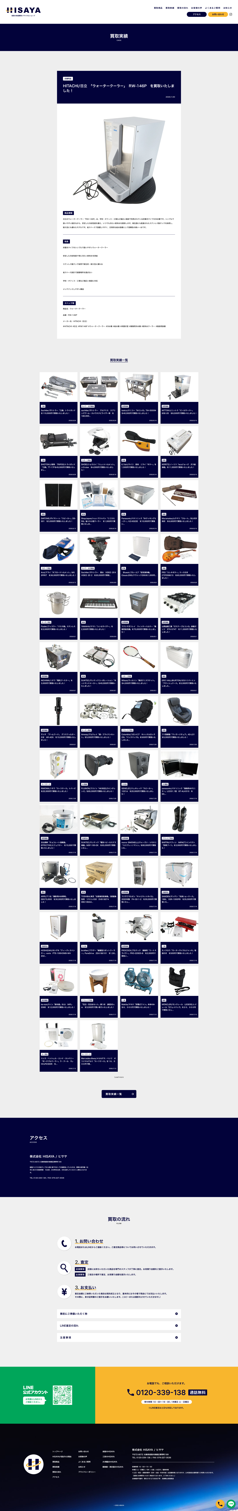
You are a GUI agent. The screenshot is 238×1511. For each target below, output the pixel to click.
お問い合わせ (218, 14)
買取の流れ (182, 8)
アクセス (197, 14)
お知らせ (227, 8)
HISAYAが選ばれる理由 (61, 1456)
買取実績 (55, 1467)
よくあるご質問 (212, 8)
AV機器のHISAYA (110, 1461)
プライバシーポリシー (87, 1472)
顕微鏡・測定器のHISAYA (113, 1467)
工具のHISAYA (109, 1456)
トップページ (57, 1451)
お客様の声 (196, 8)
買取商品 (158, 8)
